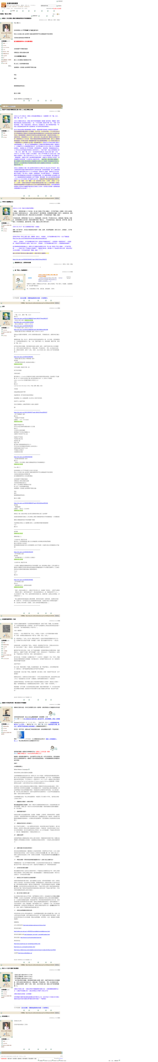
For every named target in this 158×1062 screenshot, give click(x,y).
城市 (4, 8)
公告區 (44, 10)
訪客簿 (50, 10)
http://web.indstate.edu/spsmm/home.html (34, 925)
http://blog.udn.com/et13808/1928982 (24, 322)
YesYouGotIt (6, 658)
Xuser (6, 634)
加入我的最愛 (20, 6)
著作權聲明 (25, 1058)
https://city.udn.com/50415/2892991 (23, 356)
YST (4, 49)
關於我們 (10, 1058)
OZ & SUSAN (6, 47)
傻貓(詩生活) (6, 53)
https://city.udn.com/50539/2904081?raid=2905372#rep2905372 (30, 259)
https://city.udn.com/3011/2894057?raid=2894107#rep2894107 (30, 412)
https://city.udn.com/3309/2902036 (23, 457)
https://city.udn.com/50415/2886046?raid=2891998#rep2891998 (31, 329)
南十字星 (5, 63)
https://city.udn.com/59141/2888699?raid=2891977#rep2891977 (31, 318)
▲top (61, 1056)
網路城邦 (60, 1)
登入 (110, 1060)
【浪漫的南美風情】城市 (19, 8)
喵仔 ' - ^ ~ (5, 43)
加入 (112, 1060)
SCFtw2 (6, 124)
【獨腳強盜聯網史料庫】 (34, 298)
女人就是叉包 (27, 719)
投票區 (25, 10)
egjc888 (5, 55)
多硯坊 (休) (27, 5)
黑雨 (4, 133)
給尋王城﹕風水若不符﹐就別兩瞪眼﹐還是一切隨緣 (46, 719)
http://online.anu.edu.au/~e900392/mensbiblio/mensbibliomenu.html (32, 931)
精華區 (19, 10)
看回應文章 (35, 15)
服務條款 (20, 1058)
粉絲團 (41, 1060)
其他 (12, 8)
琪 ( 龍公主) (32, 5)
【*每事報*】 (44, 298)
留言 (4, 37)
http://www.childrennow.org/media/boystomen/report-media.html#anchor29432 (35, 950)
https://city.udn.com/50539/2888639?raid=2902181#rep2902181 (31, 503)
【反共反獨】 (23, 298)
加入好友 (8, 37)
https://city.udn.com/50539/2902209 (23, 552)
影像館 (31, 10)
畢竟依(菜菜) (6, 644)
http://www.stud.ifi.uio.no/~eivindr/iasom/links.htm (27, 943)
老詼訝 (4, 653)
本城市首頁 (6, 10)
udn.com (61, 1058)
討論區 (13, 10)
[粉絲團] (38, 1060)
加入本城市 (9, 6)
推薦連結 (38, 10)
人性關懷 (5, 651)
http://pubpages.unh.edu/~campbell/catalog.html (37, 934)
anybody (5, 135)
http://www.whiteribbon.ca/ (25, 953)
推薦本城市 (14, 6)
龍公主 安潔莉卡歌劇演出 (15, 5)
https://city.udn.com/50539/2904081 (23, 579)
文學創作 (8, 8)
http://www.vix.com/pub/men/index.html (24, 947)
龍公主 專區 (8, 14)
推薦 (58, 20)
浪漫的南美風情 (12, 3)
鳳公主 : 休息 (6, 51)
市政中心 (57, 10)
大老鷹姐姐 (6, 717)
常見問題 (15, 1058)
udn (2, 8)
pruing (4, 45)
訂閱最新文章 (26, 6)
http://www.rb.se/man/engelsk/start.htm (30, 937)
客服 (35, 1058)
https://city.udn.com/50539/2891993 (23, 326)
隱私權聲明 (30, 1058)
